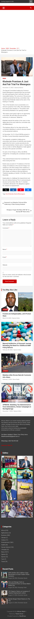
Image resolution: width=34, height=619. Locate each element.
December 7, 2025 (8, 411)
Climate (3, 537)
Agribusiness (5, 533)
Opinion (5, 309)
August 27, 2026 (12, 595)
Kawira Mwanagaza (19, 194)
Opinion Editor (16, 318)
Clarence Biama (18, 87)
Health (3, 545)
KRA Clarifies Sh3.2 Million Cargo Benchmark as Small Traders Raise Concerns (18, 574)
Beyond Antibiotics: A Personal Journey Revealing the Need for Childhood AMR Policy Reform (17, 345)
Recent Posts (8, 569)
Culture (3, 540)
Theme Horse (19, 614)
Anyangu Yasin (22, 587)
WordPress (22, 616)
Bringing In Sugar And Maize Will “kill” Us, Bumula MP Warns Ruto (18, 210)
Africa (3, 530)
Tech (2, 559)
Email (5, 257)
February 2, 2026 (7, 379)
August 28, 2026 (12, 578)
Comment (6, 228)
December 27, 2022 (8, 87)
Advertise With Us (6, 445)
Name (5, 249)
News (4, 78)
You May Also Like (10, 290)
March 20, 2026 (7, 318)
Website (5, 265)
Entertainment (5, 542)
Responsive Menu (31, 1)
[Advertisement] (17, 28)
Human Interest (5, 547)
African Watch (21, 611)
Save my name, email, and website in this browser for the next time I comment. (17, 275)
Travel (3, 561)
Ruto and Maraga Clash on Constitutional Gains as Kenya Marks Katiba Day (19, 583)
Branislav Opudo (22, 578)
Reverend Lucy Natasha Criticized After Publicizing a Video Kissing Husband (15, 203)
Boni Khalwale (10, 194)
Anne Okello (16, 379)
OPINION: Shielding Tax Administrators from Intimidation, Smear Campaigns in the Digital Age (17, 407)
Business (4, 535)
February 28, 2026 (7, 350)
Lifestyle (3, 549)
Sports (3, 557)
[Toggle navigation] (3, 8)
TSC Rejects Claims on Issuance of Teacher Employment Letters (19, 592)
